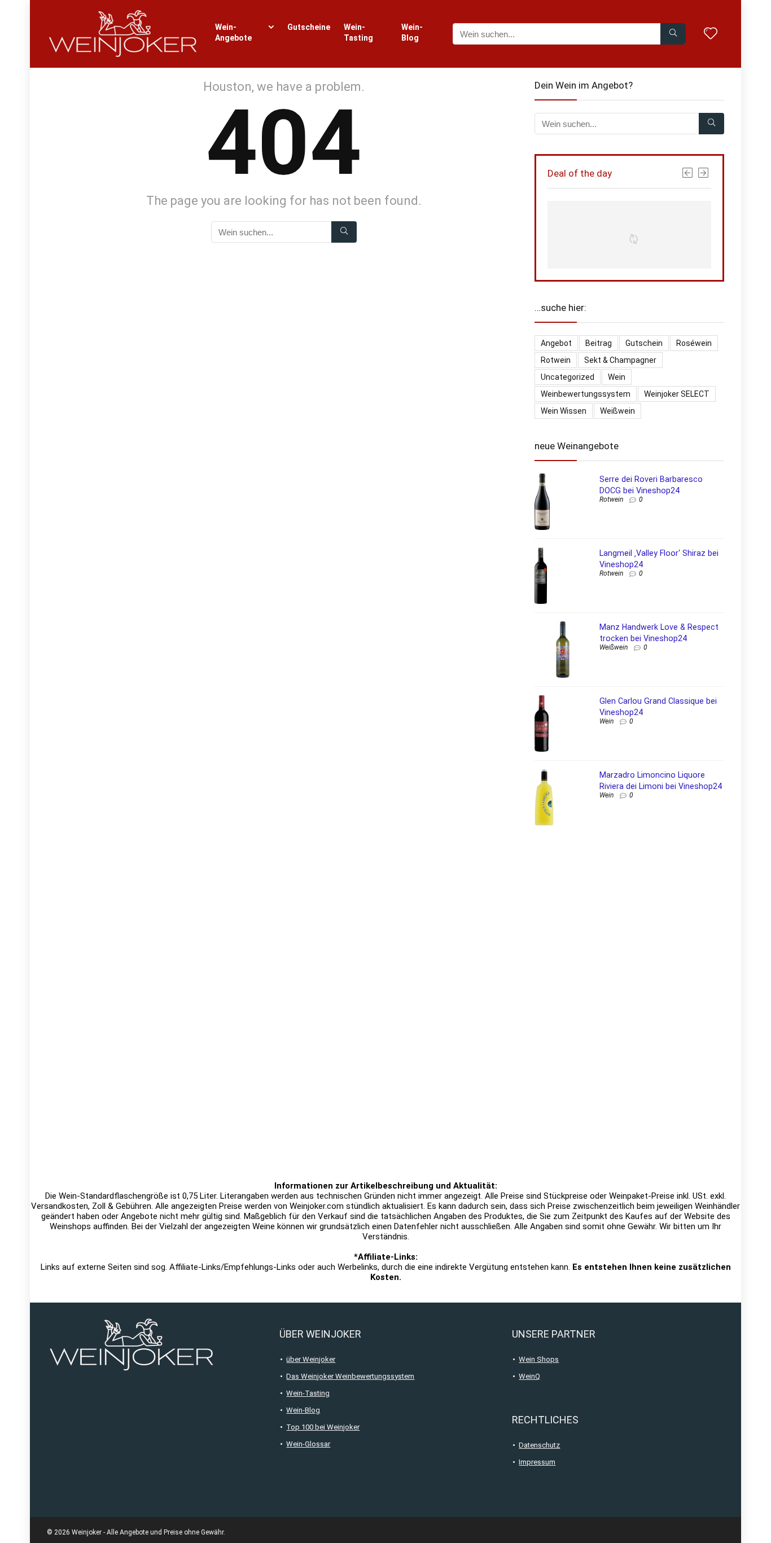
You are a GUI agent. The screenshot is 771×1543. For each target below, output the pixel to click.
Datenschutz (539, 1445)
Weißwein (617, 410)
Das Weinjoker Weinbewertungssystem (350, 1376)
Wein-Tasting (358, 32)
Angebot (556, 343)
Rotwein (556, 360)
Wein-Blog (412, 32)
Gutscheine (308, 27)
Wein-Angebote (233, 32)
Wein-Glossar (308, 1444)
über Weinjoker (310, 1359)
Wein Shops (539, 1359)
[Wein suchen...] (673, 34)
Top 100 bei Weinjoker (323, 1427)
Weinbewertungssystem (585, 393)
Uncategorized (567, 377)
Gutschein (644, 343)
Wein (616, 377)
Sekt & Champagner (620, 360)
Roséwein (694, 343)
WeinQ (529, 1376)
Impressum (537, 1462)
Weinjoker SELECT (676, 393)
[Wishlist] (710, 34)
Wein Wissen (563, 410)
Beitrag (598, 343)
